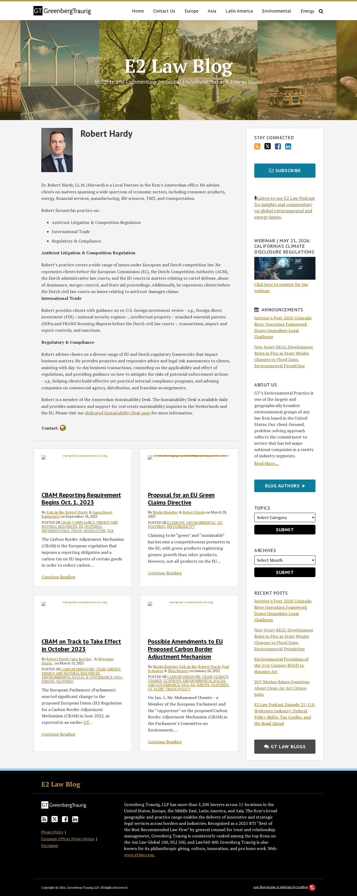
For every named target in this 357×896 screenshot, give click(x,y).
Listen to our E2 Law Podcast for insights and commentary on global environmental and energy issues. (284, 207)
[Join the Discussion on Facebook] (278, 146)
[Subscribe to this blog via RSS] (257, 146)
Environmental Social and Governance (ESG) (187, 682)
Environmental (276, 11)
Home (138, 11)
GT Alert (156, 689)
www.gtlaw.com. (139, 855)
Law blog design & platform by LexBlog (281, 887)
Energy (307, 11)
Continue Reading (58, 577)
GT (86, 722)
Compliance (83, 522)
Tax (110, 530)
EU (81, 526)
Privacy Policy (52, 832)
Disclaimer (50, 845)
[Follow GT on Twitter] (267, 146)
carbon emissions (77, 669)
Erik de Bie (55, 512)
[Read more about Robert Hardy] (63, 427)
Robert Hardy (76, 512)
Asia (212, 11)
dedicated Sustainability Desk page (117, 413)
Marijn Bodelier (165, 512)
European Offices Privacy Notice (67, 838)
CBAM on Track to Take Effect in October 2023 (81, 645)
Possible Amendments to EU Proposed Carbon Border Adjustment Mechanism (185, 649)
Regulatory (94, 530)
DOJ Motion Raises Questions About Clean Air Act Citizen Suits (281, 688)
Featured (93, 526)
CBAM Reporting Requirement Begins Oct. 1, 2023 (81, 498)
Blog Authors (277, 484)
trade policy (177, 689)
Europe (191, 11)
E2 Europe (176, 522)
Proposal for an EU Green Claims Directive (181, 498)
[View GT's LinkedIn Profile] (288, 146)
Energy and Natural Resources (71, 673)
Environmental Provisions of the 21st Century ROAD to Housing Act (281, 665)
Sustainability (181, 526)
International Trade (62, 530)
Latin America (239, 11)
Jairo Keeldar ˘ (81, 658)
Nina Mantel (178, 670)
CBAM (66, 522)
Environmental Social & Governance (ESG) (82, 677)
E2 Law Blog (178, 65)
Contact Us (164, 11)
